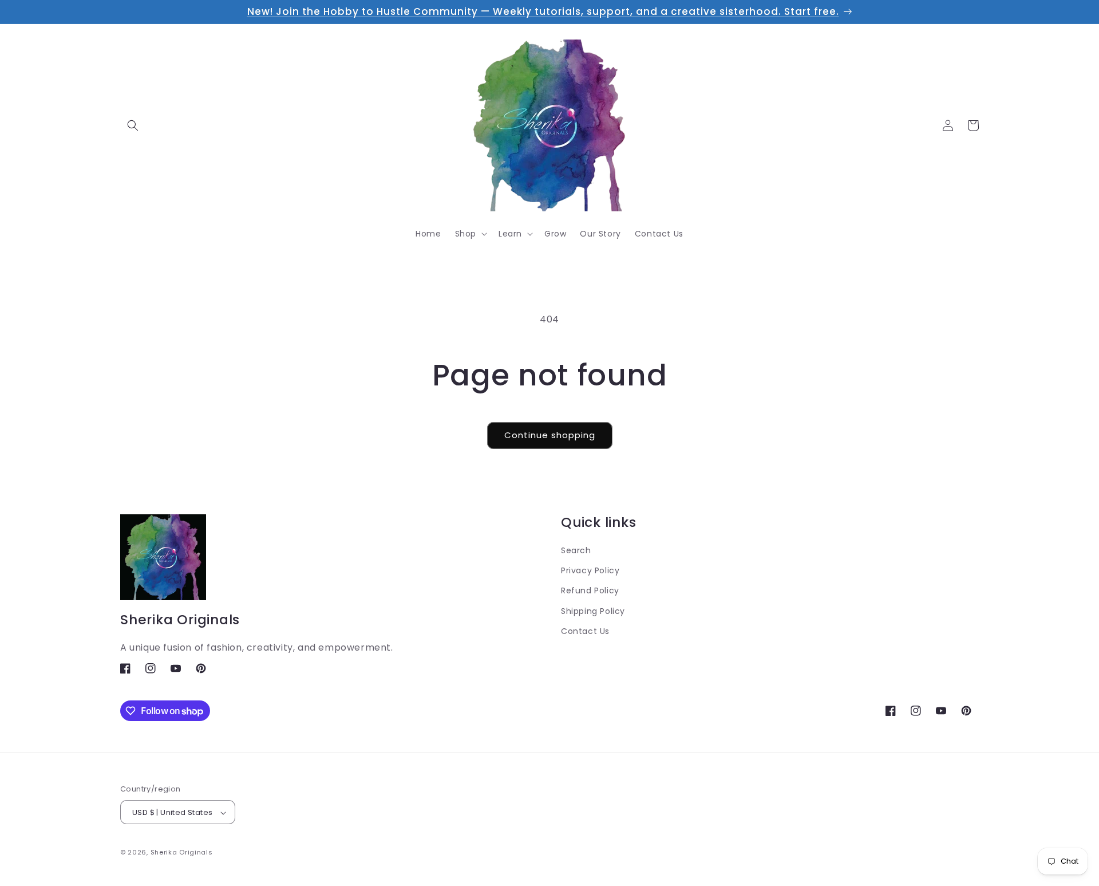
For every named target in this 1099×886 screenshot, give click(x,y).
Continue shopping (549, 435)
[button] (132, 125)
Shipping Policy (593, 610)
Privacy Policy (590, 570)
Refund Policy (590, 590)
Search (576, 550)
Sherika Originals (182, 852)
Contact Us (585, 630)
